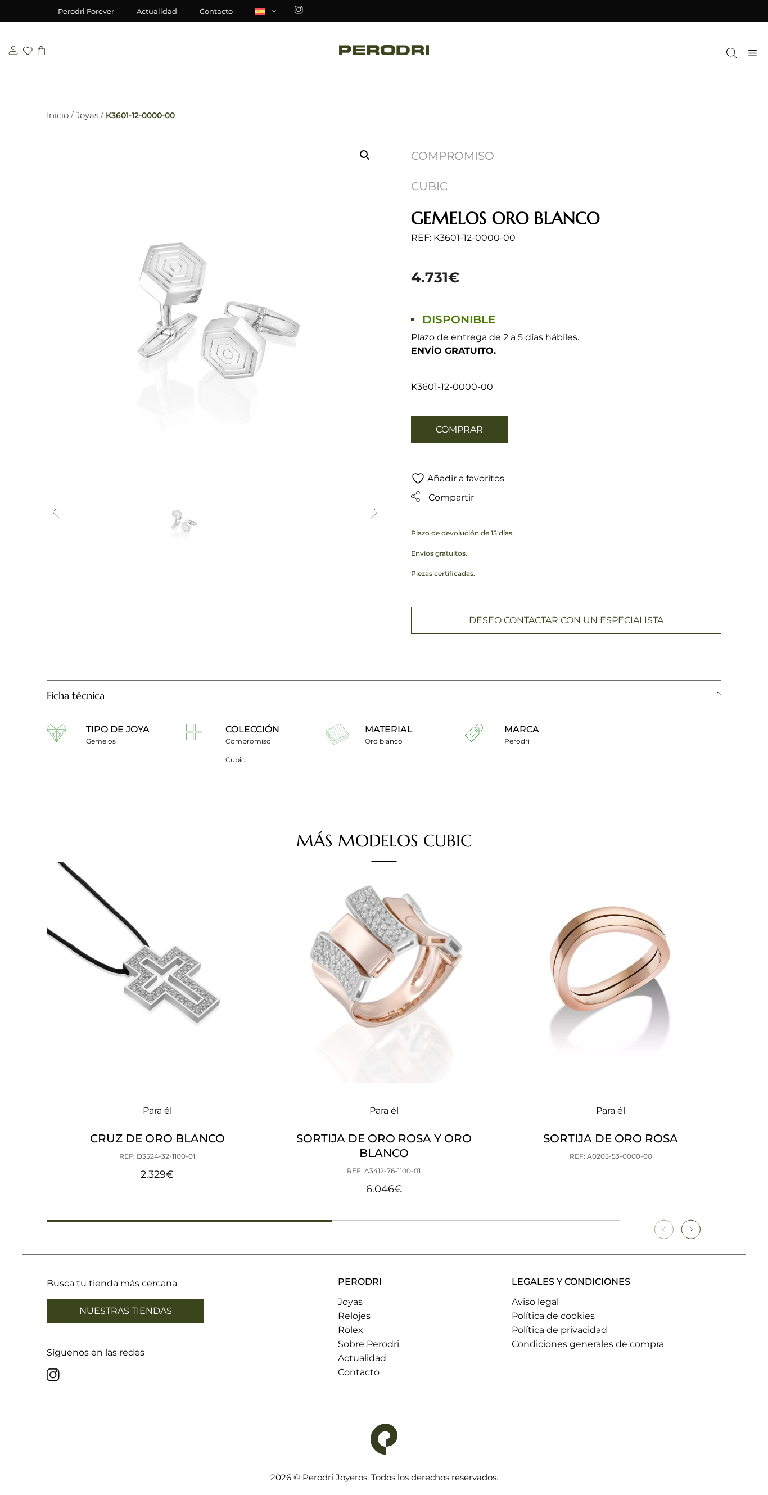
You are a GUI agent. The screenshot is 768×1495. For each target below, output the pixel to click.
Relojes (354, 1316)
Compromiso (452, 156)
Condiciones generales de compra (588, 1344)
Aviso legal (535, 1301)
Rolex (350, 1330)
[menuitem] (266, 11)
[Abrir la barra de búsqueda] (729, 53)
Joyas (87, 115)
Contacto (216, 11)
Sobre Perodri (368, 1344)
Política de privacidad (559, 1330)
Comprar (459, 429)
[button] (365, 155)
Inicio (58, 115)
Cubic (429, 186)
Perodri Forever (86, 11)
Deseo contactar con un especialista (566, 620)
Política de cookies (553, 1316)
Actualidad (157, 11)
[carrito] (41, 52)
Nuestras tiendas (125, 1310)
